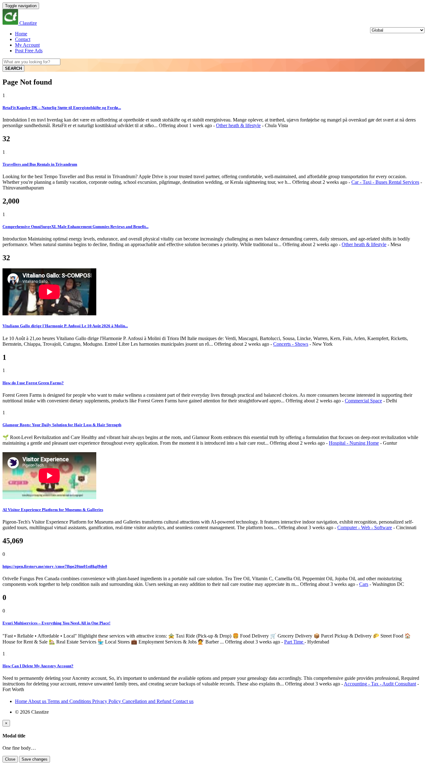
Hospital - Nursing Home (354, 443)
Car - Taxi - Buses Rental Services (385, 182)
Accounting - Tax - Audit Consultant (380, 683)
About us (38, 701)
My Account (27, 45)
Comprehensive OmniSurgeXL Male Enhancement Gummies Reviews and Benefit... (75, 226)
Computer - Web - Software (364, 527)
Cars (363, 584)
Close (10, 759)
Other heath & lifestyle (238, 125)
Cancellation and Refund (147, 701)
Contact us (183, 701)
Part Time (294, 641)
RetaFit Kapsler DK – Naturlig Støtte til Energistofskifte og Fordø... (62, 107)
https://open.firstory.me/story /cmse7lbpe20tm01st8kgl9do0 (55, 566)
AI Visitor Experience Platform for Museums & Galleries (53, 509)
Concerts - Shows (290, 344)
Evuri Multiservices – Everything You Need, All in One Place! (56, 623)
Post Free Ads (29, 50)
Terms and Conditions (70, 701)
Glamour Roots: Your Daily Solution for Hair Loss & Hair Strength (62, 424)
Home (21, 33)
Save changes (35, 759)
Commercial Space (363, 400)
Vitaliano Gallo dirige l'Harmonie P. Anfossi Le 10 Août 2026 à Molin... (65, 325)
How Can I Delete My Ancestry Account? (38, 666)
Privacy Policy (107, 701)
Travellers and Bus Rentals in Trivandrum (40, 164)
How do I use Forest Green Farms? (33, 382)
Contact (22, 39)
